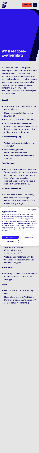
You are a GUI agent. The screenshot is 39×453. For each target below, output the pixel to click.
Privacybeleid (32, 210)
